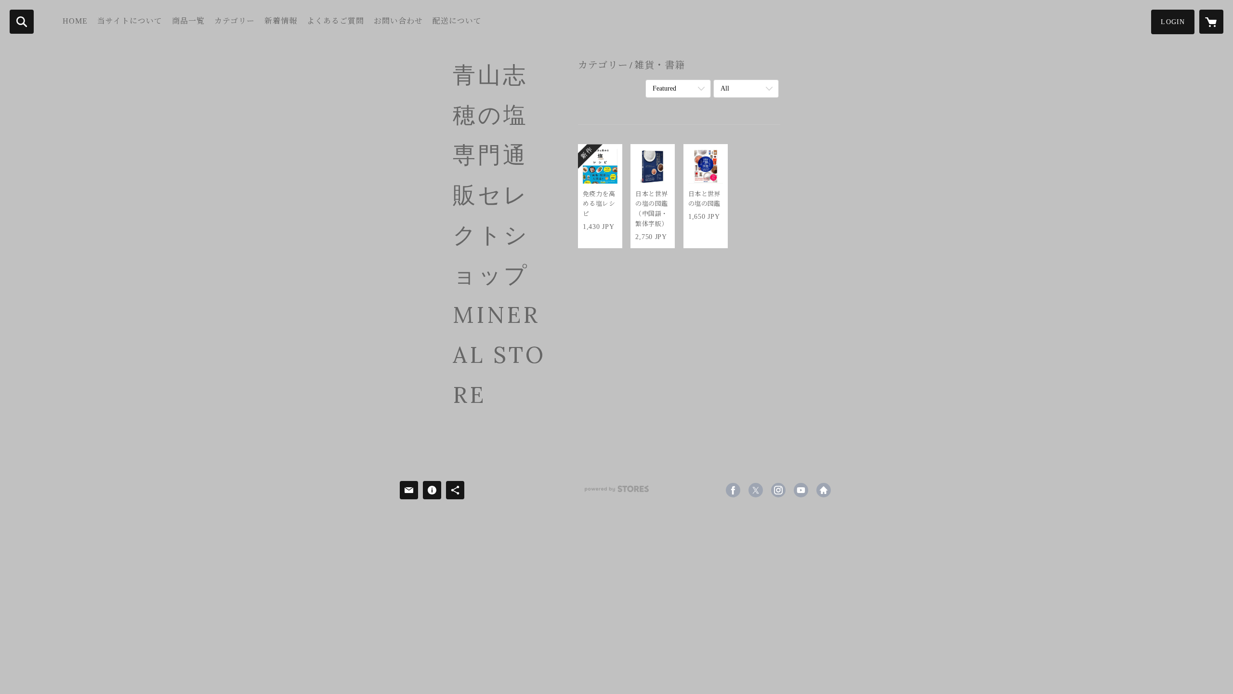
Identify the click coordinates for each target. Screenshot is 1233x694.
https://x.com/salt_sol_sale (755, 490)
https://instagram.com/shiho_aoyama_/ (778, 490)
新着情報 (280, 21)
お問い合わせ (398, 21)
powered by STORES (616, 492)
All (725, 88)
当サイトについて (129, 21)
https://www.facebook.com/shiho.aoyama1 (733, 490)
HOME (75, 21)
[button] (1172, 22)
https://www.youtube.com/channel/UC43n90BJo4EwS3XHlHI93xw (801, 490)
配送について (457, 21)
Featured (664, 88)
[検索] (22, 22)
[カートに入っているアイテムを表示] (1211, 22)
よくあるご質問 (335, 21)
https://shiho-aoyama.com (823, 490)
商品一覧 (188, 21)
